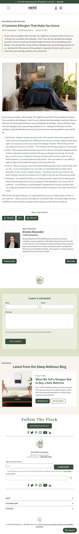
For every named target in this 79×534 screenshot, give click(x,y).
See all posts (58, 401)
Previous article (9, 261)
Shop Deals (60, 1)
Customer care (12, 503)
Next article (71, 261)
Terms (40, 524)
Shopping (9, 508)
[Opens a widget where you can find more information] (70, 530)
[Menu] (8, 8)
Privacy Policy (67, 471)
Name (7, 303)
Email (43, 303)
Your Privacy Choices (56, 524)
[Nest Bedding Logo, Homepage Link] (32, 8)
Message (8, 312)
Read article (42, 401)
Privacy (45, 524)
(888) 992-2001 (46, 457)
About (8, 498)
